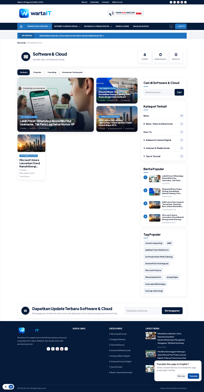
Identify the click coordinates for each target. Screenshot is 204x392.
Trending (51, 72)
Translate (193, 376)
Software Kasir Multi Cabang (158, 257)
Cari (179, 92)
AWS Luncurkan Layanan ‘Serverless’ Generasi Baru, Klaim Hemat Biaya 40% (115, 122)
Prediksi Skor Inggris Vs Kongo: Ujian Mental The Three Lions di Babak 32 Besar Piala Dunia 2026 (172, 355)
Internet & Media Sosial (66, 26)
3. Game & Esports (116, 345)
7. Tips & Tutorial (151, 156)
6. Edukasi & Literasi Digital (157, 140)
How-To (147, 132)
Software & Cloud (29, 156)
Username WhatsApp (155, 284)
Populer (37, 72)
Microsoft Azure (153, 270)
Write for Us (117, 2)
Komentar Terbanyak (72, 72)
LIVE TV (181, 26)
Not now (181, 376)
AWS (169, 243)
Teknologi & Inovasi (37, 26)
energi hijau (172, 277)
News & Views (122, 26)
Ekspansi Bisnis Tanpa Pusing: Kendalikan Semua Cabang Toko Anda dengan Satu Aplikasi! (114, 94)
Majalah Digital (141, 26)
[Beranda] (21, 26)
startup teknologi (154, 291)
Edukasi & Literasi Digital (96, 26)
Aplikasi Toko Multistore (157, 250)
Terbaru (23, 72)
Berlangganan (172, 310)
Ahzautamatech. (153, 277)
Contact (105, 2)
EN (11, 387)
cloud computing (153, 243)
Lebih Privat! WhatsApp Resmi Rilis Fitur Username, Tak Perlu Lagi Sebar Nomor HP (47, 122)
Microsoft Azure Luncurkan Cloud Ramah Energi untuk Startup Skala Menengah (29, 166)
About (84, 2)
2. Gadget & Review (117, 339)
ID (6, 387)
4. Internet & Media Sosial (156, 148)
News (146, 115)
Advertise (94, 2)
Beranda (21, 43)
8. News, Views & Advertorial (157, 124)
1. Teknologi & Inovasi (118, 334)
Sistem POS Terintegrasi (156, 263)
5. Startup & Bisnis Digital (119, 356)
